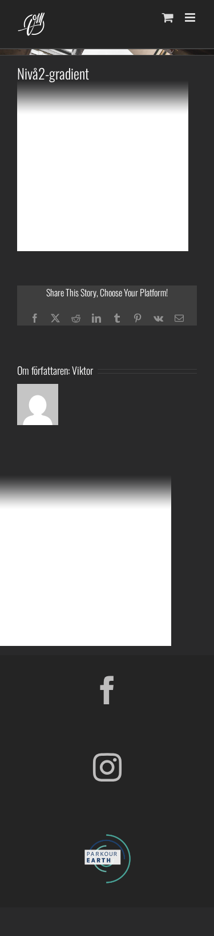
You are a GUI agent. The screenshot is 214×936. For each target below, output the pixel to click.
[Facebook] (107, 690)
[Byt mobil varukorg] (167, 17)
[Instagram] (107, 767)
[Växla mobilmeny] (191, 17)
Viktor (82, 370)
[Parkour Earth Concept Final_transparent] (107, 834)
